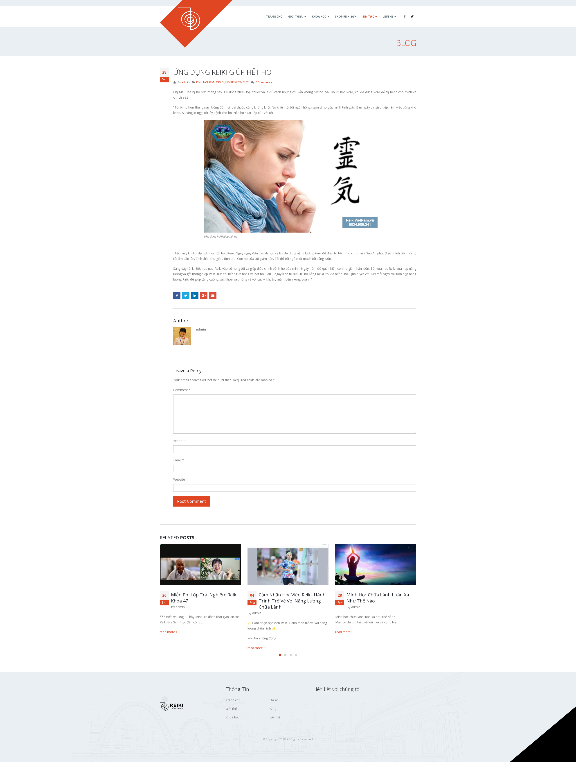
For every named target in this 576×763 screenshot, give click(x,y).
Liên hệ (275, 718)
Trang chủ (233, 701)
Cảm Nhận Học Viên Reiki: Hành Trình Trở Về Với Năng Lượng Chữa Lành (204, 601)
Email (212, 295)
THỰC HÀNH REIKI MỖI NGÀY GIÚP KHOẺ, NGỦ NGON (377, 598)
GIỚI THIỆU (295, 16)
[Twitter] (412, 16)
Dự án (274, 701)
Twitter (185, 295)
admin (185, 82)
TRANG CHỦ (274, 16)
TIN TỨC (368, 16)
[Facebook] (404, 16)
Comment (182, 390)
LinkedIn (194, 295)
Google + (203, 295)
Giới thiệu (232, 709)
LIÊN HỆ (388, 16)
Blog (273, 709)
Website (179, 479)
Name (179, 441)
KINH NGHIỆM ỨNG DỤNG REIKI (216, 82)
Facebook (176, 295)
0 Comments (263, 82)
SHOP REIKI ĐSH (346, 16)
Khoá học (232, 718)
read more (168, 648)
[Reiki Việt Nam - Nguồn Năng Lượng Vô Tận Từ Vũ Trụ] (196, 24)
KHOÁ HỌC (319, 16)
